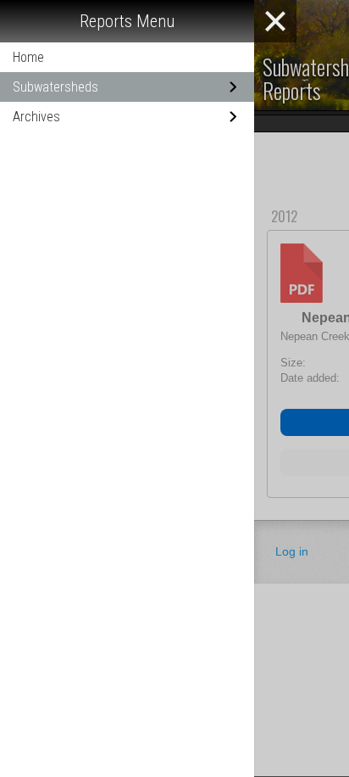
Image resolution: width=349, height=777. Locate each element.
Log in (291, 551)
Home (28, 57)
